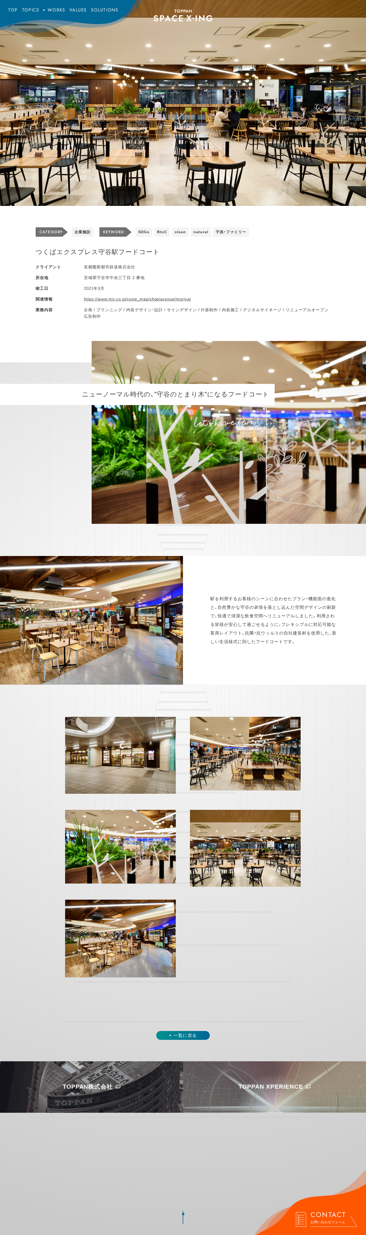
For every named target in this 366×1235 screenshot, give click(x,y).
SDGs (144, 232)
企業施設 (82, 232)
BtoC (162, 232)
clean (180, 232)
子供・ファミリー (231, 232)
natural (200, 232)
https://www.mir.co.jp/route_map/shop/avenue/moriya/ (137, 299)
